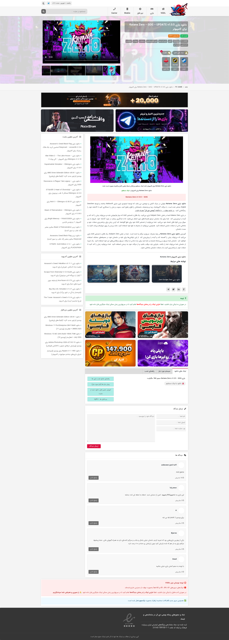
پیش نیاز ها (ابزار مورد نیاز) (101, 384)
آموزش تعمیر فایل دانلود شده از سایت (100, 392)
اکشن (170, 41)
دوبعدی (135, 41)
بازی (152, 13)
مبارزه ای (176, 45)
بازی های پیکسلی (152, 41)
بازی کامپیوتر (176, 256)
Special (176, 41)
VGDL (163, 13)
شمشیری (128, 41)
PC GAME (184, 41)
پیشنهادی (142, 41)
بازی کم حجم (163, 41)
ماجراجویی (184, 45)
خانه (186, 87)
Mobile (127, 13)
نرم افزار (140, 13)
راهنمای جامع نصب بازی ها (101, 378)
